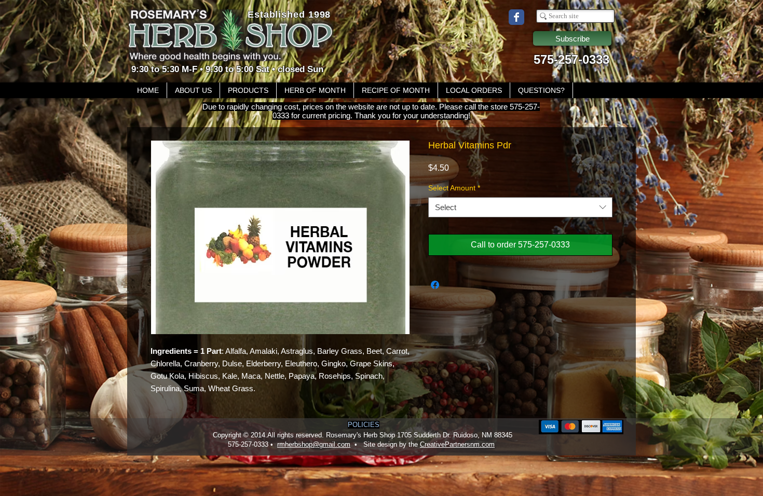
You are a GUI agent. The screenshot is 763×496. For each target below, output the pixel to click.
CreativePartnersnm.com (457, 444)
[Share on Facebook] (435, 285)
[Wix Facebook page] (516, 17)
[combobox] (520, 207)
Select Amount (454, 188)
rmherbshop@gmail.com (313, 444)
